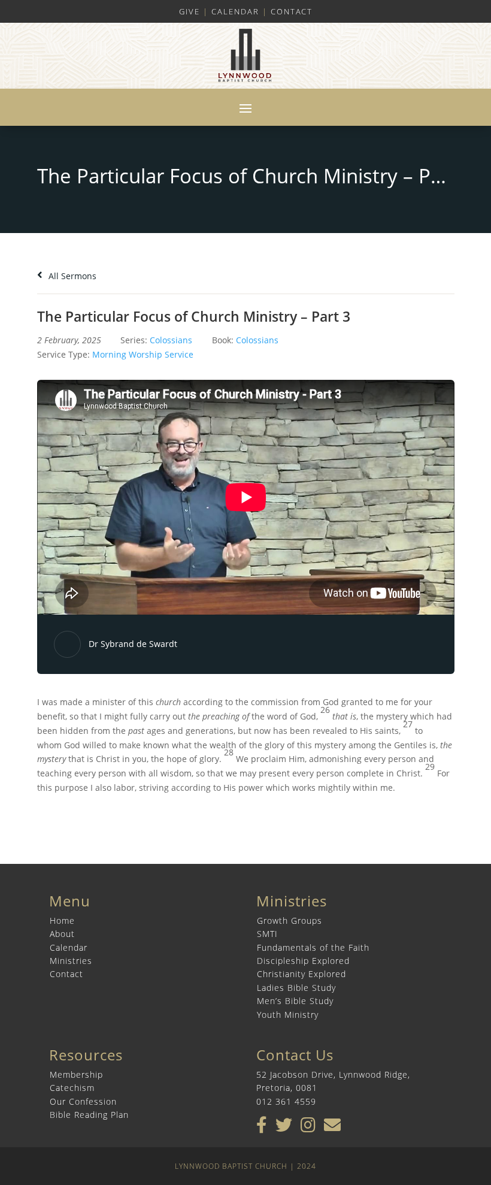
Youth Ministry (288, 1014)
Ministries (71, 960)
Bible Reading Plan (89, 1114)
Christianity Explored (301, 974)
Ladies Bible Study (296, 987)
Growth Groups (289, 920)
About (62, 933)
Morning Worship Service (142, 354)
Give (189, 11)
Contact (292, 11)
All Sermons (71, 276)
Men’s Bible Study (295, 1000)
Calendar (235, 11)
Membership (76, 1074)
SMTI (267, 933)
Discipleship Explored (303, 960)
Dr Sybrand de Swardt (133, 643)
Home (62, 920)
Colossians (171, 340)
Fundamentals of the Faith (313, 947)
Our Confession (83, 1101)
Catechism (72, 1087)
